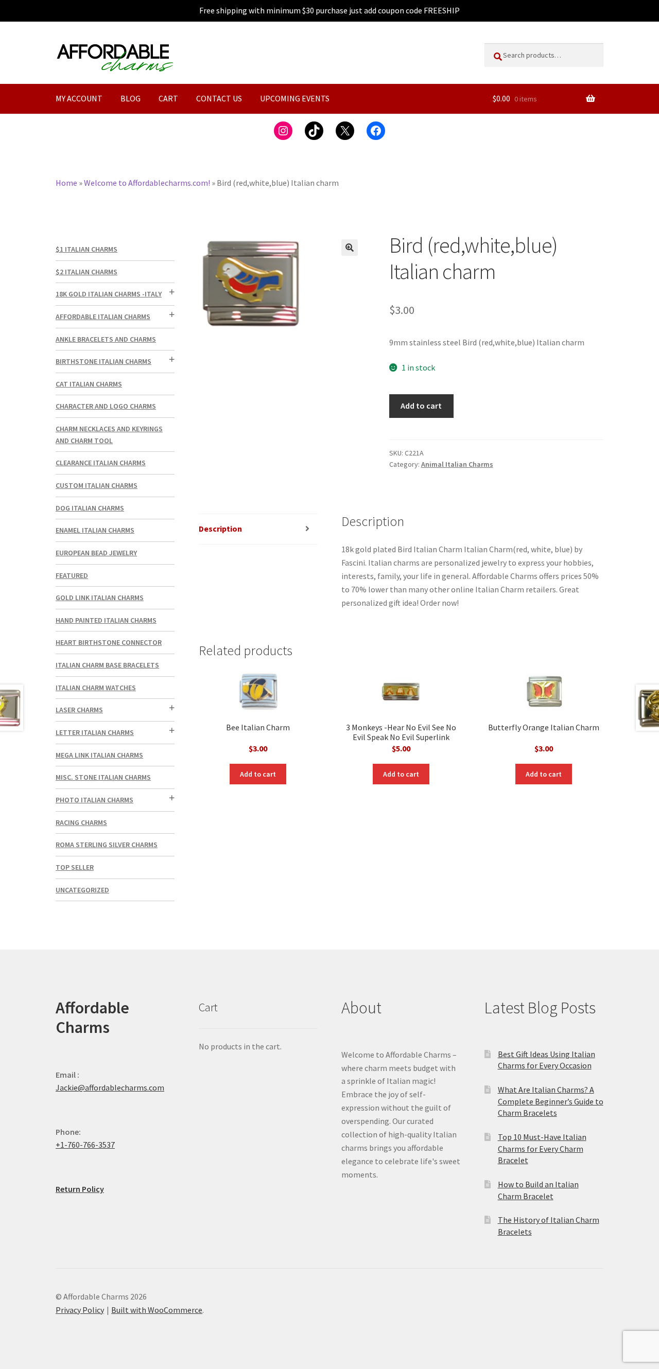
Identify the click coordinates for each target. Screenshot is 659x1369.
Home (66, 183)
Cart (168, 98)
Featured (72, 575)
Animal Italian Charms (457, 464)
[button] (349, 247)
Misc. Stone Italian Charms (103, 777)
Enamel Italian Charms (95, 530)
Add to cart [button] (258, 774)
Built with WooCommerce (156, 1310)
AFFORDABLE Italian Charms (103, 316)
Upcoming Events (295, 98)
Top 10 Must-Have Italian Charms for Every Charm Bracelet (542, 1148)
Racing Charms (81, 822)
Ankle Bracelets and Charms (106, 339)
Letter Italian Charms (95, 732)
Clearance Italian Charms (101, 462)
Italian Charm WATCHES (96, 687)
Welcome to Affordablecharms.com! (147, 183)
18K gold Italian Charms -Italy (109, 294)
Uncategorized (82, 889)
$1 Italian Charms (86, 249)
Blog (130, 98)
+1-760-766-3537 (85, 1144)
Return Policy (80, 1189)
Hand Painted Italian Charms (106, 620)
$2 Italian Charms (86, 271)
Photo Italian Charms (94, 799)
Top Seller (75, 867)
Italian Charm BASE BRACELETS (107, 665)
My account (79, 98)
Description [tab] (220, 528)
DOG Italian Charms (90, 508)
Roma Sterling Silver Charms (107, 844)
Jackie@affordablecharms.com (110, 1087)
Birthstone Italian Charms (103, 361)
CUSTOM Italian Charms (96, 485)
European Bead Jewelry (96, 552)
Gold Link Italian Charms (100, 597)
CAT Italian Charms (89, 384)
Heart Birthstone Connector (109, 642)
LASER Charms (79, 709)
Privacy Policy (80, 1310)
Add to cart (421, 405)
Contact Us (219, 98)
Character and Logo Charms (106, 406)
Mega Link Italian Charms (99, 755)
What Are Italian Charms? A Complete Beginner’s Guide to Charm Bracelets (550, 1101)
